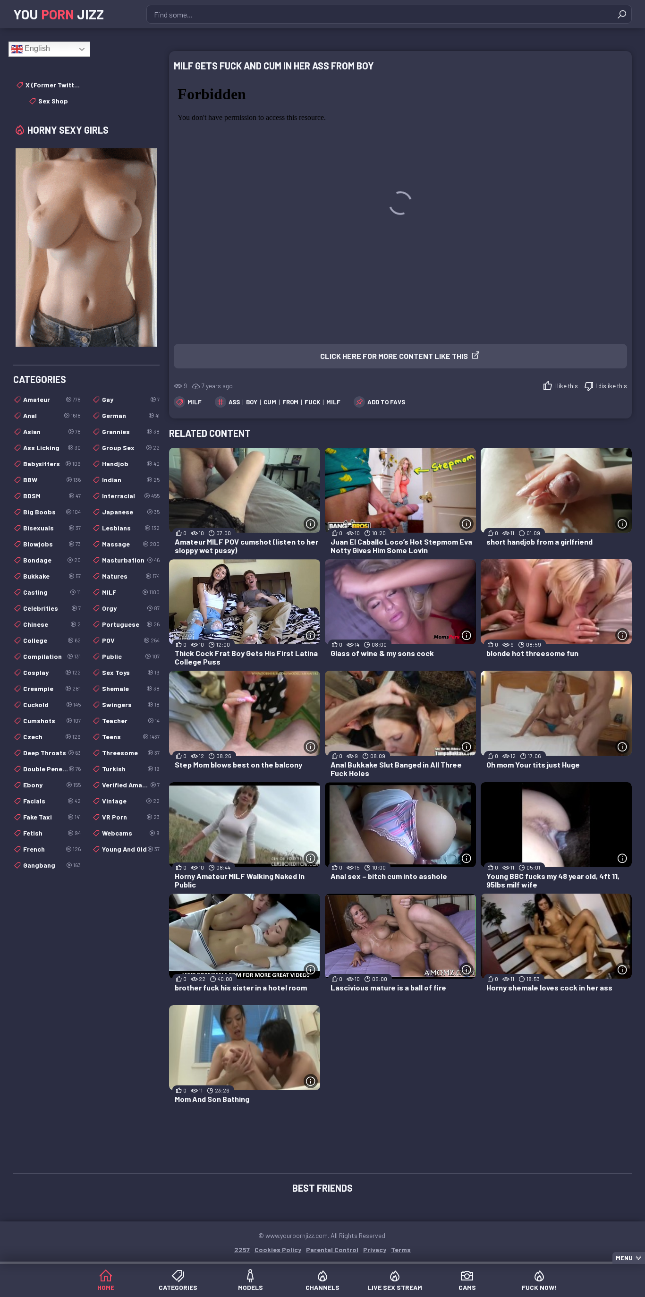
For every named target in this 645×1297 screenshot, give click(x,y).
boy (251, 402)
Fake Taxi (52, 817)
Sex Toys (131, 672)
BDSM (52, 496)
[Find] (622, 14)
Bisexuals (52, 528)
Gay (131, 399)
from (290, 402)
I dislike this (611, 386)
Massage (131, 544)
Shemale (131, 688)
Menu (624, 1258)
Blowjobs (52, 544)
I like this (566, 386)
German (131, 415)
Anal (52, 415)
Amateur (52, 399)
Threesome (131, 753)
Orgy (131, 608)
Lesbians (131, 528)
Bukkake (52, 576)
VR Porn (131, 817)
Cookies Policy (278, 1250)
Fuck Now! (539, 1287)
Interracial (131, 496)
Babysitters (52, 464)
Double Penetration (52, 769)
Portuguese (131, 624)
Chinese (52, 624)
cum (269, 402)
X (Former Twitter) (53, 85)
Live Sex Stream (395, 1287)
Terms (401, 1250)
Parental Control (332, 1250)
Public (131, 656)
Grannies (131, 431)
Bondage (52, 560)
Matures (131, 576)
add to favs (386, 402)
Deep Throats (52, 753)
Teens (131, 737)
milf (333, 402)
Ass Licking (52, 448)
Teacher (131, 721)
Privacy (374, 1250)
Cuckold (52, 704)
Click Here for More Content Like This (394, 355)
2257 (242, 1250)
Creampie (52, 688)
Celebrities (52, 608)
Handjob (131, 464)
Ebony (52, 785)
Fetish (52, 833)
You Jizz (58, 14)
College (52, 640)
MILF (194, 402)
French (52, 849)
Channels (322, 1287)
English (36, 48)
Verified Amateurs (131, 785)
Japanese (131, 512)
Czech (52, 737)
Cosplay (52, 672)
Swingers (131, 704)
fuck (312, 402)
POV (131, 640)
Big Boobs (52, 512)
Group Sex (131, 448)
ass (234, 402)
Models (250, 1287)
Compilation (52, 656)
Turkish (131, 769)
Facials (52, 801)
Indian (131, 480)
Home (105, 1287)
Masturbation (131, 560)
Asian (52, 431)
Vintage (131, 801)
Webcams (131, 833)
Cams (467, 1287)
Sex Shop (53, 101)
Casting (52, 592)
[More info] (311, 524)
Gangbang (52, 865)
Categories (178, 1287)
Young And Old (131, 849)
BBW (52, 480)
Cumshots (52, 721)
